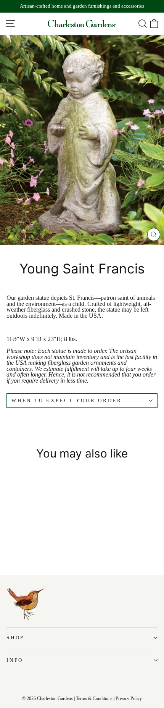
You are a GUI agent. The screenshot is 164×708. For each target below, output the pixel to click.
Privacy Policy (129, 698)
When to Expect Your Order (66, 400)
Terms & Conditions (94, 698)
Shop (15, 637)
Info (14, 660)
